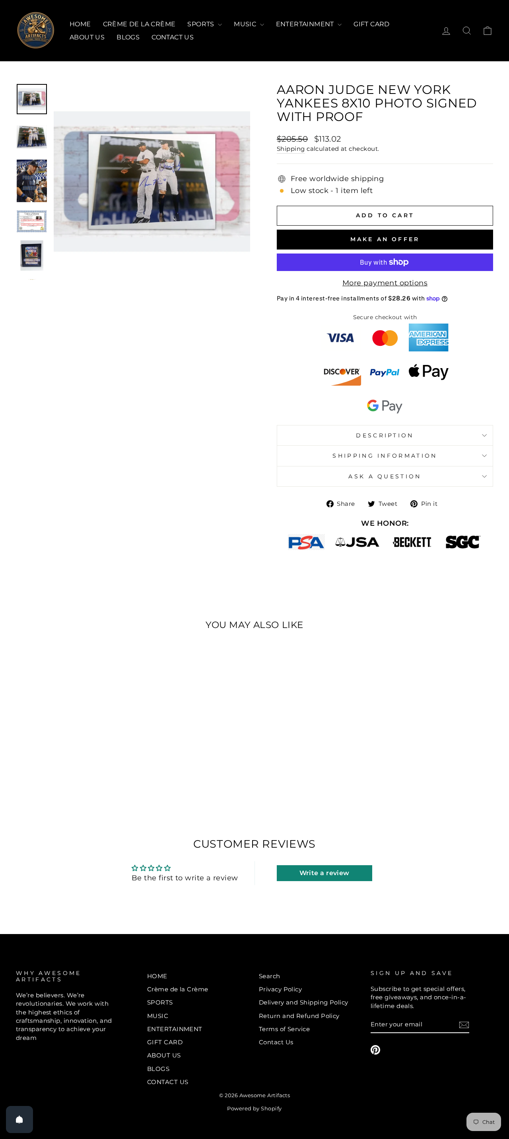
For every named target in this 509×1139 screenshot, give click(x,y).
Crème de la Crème (139, 24)
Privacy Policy (280, 989)
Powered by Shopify (254, 1109)
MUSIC (246, 24)
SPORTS (201, 24)
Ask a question (384, 476)
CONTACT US (173, 37)
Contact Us (276, 1042)
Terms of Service (284, 1029)
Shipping (291, 148)
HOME (80, 24)
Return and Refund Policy (299, 1016)
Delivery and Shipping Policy (303, 1002)
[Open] (19, 1119)
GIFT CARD (372, 24)
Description (385, 435)
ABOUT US (87, 37)
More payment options (384, 283)
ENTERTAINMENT (306, 24)
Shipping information (384, 455)
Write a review (324, 873)
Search (269, 976)
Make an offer (385, 239)
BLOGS (128, 37)
